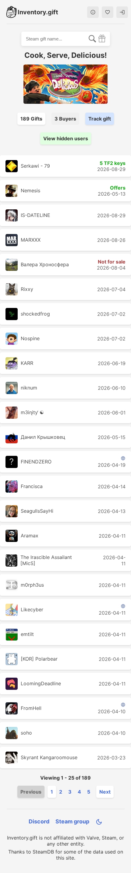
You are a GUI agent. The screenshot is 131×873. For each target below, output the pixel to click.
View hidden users (65, 138)
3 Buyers (65, 119)
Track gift (99, 119)
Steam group (72, 821)
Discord (39, 821)
